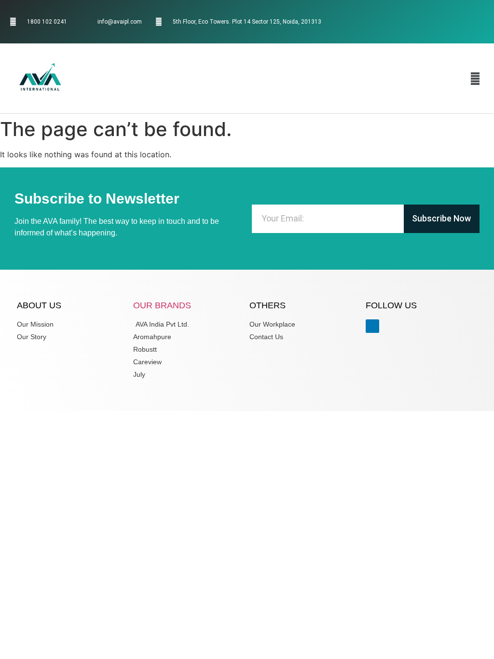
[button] (475, 78)
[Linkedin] (467, 22)
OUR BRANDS (162, 305)
